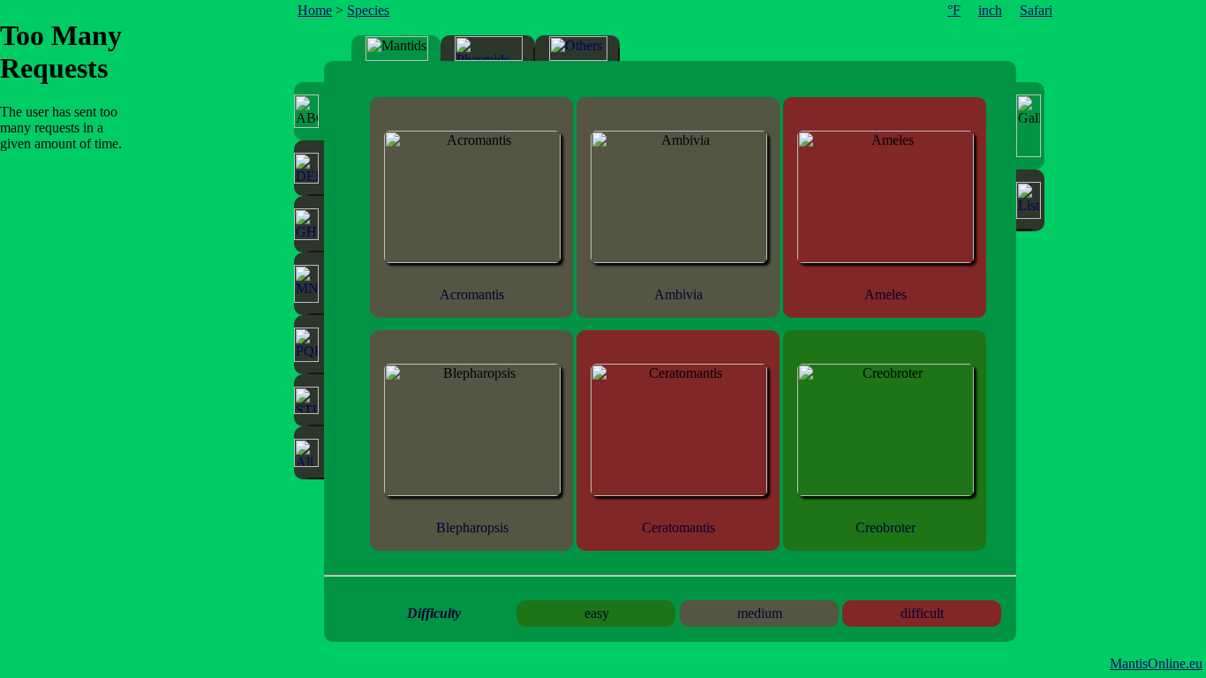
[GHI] (309, 224)
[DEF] (309, 168)
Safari (1036, 10)
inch (990, 10)
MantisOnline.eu (1156, 663)
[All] (309, 453)
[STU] (309, 400)
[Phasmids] (489, 48)
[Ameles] (885, 258)
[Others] (578, 48)
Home (315, 10)
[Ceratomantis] (679, 491)
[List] (1030, 200)
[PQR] (309, 345)
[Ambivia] (679, 258)
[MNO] (309, 284)
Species (368, 10)
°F (954, 10)
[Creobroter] (885, 491)
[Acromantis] (472, 258)
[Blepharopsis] (472, 491)
